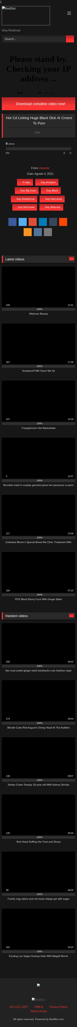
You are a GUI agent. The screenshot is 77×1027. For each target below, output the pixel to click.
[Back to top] (66, 1017)
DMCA (39, 1006)
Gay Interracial (53, 198)
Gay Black (52, 190)
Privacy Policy (59, 1006)
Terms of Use (38, 1011)
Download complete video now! (40, 104)
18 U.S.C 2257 (18, 1006)
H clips (26, 182)
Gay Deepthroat (25, 198)
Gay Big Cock (28, 190)
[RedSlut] (31, 16)
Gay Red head (26, 207)
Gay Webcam (52, 207)
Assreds (44, 168)
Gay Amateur (48, 182)
